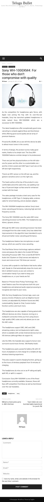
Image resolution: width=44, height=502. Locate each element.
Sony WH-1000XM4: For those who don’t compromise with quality (19, 74)
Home (4, 63)
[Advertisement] (22, 32)
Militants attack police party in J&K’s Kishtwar (11, 403)
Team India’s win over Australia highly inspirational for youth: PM (32, 404)
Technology (12, 66)
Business (10, 63)
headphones (11, 393)
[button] (3, 58)
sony (18, 393)
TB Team (4, 81)
